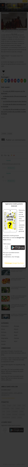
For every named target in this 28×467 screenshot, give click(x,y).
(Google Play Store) (14, 263)
